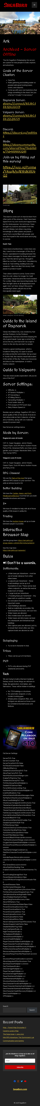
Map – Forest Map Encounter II (14, 1028)
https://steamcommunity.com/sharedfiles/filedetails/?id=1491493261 (19, 148)
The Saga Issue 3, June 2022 (13, 1034)
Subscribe (20, 1067)
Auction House (18, 521)
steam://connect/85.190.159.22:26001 (19, 117)
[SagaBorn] (15, 5)
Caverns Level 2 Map (11, 1031)
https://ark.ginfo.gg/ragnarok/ (14, 550)
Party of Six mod (18, 478)
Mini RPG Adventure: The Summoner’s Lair (18, 1037)
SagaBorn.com (20, 1089)
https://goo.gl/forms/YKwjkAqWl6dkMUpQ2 (19, 172)
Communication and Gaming (13, 1041)
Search (5, 1006)
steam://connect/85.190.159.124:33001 (19, 105)
